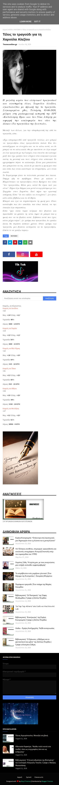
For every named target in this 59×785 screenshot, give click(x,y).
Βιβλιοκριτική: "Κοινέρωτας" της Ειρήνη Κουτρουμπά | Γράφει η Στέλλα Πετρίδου (31, 618)
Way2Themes (26, 781)
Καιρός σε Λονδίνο (10, 308)
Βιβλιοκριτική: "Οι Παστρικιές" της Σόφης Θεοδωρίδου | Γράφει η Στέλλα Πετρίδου (31, 596)
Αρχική (19, 777)
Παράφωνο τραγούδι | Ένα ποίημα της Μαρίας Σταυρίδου (33, 585)
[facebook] (9, 254)
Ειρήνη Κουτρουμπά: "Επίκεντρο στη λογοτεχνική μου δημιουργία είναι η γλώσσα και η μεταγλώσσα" (35, 539)
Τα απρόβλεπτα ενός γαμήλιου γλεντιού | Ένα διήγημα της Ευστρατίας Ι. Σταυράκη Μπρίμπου (33, 574)
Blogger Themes (47, 781)
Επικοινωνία (39, 777)
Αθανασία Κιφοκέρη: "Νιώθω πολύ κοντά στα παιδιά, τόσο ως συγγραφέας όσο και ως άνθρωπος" (33, 749)
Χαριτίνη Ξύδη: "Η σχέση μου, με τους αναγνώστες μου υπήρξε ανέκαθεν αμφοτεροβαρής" (35, 563)
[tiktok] (50, 254)
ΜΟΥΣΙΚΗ (17, 30)
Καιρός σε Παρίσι (10, 328)
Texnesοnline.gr (10, 44)
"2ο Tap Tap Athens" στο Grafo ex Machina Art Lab (35, 607)
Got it (37, 21)
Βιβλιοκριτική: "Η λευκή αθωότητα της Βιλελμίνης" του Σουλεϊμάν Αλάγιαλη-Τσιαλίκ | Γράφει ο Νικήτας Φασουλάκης (35, 762)
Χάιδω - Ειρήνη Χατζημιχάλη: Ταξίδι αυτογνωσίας (34, 628)
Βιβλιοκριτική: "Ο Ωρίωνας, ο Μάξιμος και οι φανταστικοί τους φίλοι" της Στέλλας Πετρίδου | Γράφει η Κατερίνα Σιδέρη (33, 642)
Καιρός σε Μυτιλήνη (11, 408)
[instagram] (22, 254)
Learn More (25, 21)
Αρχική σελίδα (7, 30)
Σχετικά (28, 777)
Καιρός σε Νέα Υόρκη (11, 348)
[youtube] (36, 254)
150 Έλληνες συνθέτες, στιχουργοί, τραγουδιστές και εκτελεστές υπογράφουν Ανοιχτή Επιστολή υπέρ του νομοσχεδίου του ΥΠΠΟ (35, 551)
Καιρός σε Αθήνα (10, 388)
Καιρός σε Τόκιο (9, 368)
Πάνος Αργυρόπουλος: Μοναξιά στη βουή (31, 735)
